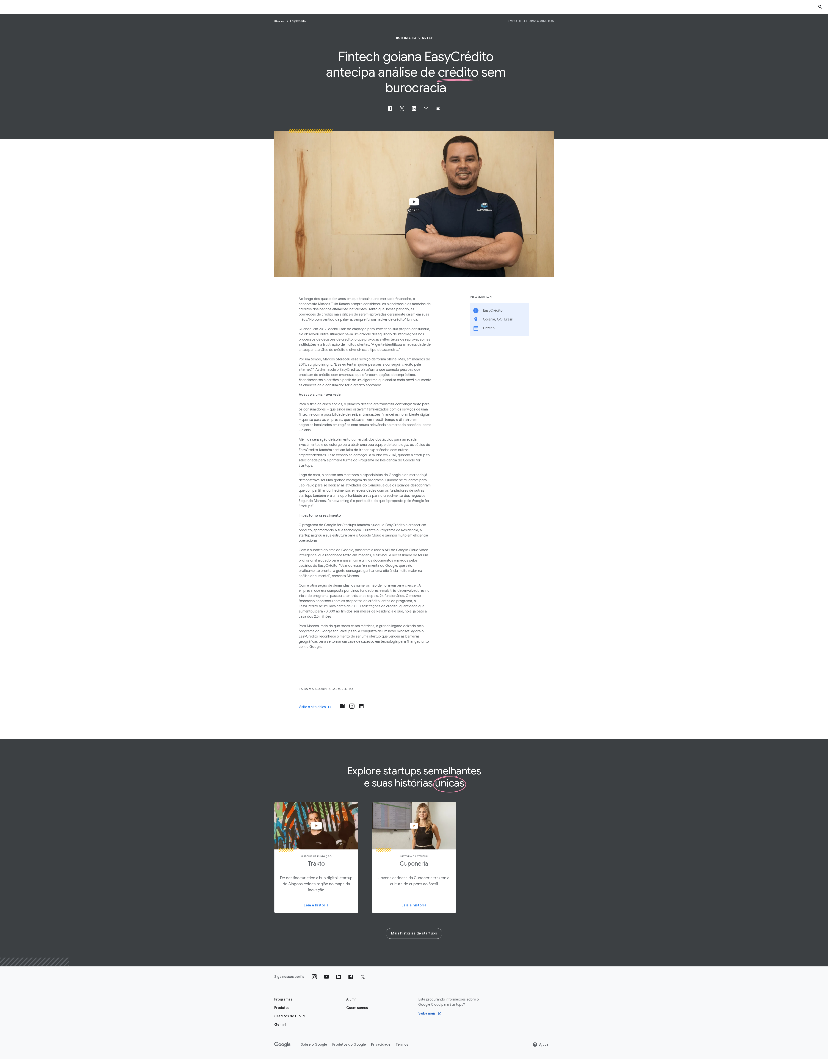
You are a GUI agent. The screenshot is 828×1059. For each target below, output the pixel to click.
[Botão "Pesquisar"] (820, 7)
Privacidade (380, 1044)
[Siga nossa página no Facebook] (350, 977)
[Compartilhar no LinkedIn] (414, 108)
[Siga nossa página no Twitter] (363, 977)
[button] (438, 108)
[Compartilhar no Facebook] (390, 108)
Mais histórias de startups (414, 933)
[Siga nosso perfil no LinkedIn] (338, 977)
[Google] (282, 1044)
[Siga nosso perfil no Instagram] (314, 977)
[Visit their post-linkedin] (361, 706)
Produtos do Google (349, 1044)
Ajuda (544, 1044)
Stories (279, 21)
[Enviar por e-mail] (426, 108)
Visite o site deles (312, 707)
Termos (402, 1044)
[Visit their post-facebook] (342, 706)
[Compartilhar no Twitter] (402, 108)
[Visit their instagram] (351, 706)
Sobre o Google (314, 1044)
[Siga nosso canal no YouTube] (326, 977)
